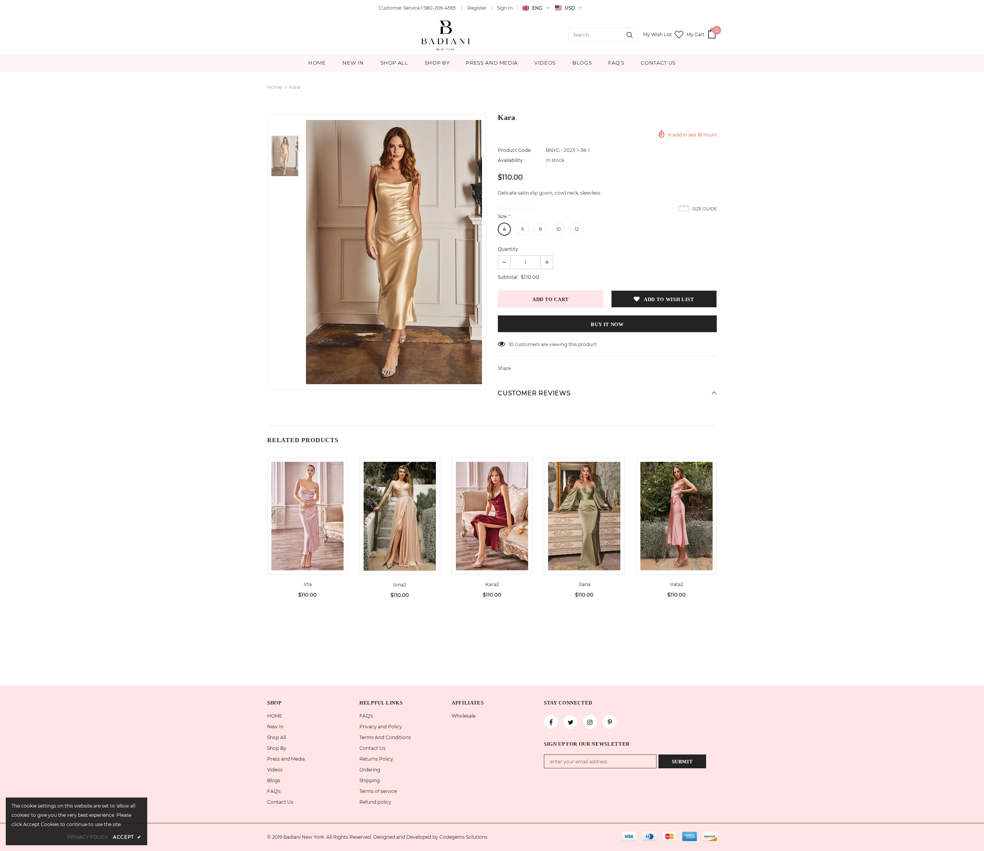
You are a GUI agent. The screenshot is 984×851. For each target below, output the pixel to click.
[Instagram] (590, 722)
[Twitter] (570, 722)
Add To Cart (307, 522)
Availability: (511, 160)
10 (558, 229)
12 (577, 229)
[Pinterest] (610, 722)
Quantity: (508, 249)
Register (477, 8)
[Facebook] (551, 722)
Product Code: (515, 150)
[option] (394, 252)
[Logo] (446, 34)
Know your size (515, 209)
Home (274, 87)
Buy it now (607, 324)
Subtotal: (508, 277)
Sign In (505, 8)
